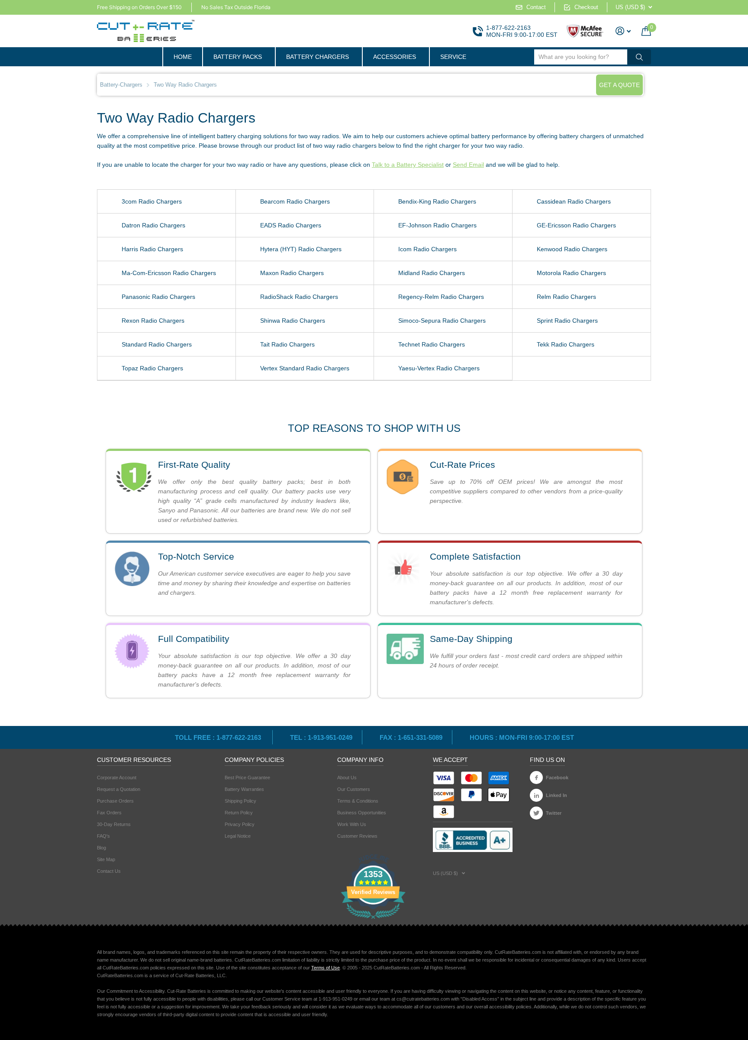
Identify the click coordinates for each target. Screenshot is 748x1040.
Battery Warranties (244, 789)
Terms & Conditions (357, 800)
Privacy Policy (240, 824)
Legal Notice (238, 836)
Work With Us (351, 824)
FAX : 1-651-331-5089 (411, 737)
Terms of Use (325, 967)
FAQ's (103, 836)
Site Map (106, 859)
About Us (347, 777)
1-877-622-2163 (508, 27)
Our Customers (353, 789)
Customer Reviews (357, 836)
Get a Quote (619, 84)
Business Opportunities (361, 812)
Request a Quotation (118, 789)
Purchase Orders (115, 800)
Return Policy (239, 812)
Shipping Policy (240, 800)
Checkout (586, 7)
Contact (536, 7)
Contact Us (109, 871)
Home (183, 56)
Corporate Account (116, 777)
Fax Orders (109, 812)
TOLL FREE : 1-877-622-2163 (219, 737)
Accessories (394, 56)
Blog (101, 847)
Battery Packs (237, 56)
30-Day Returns (114, 824)
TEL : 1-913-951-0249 (321, 737)
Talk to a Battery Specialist (408, 164)
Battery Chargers (317, 56)
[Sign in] (623, 31)
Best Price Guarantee (247, 777)
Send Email (468, 164)
